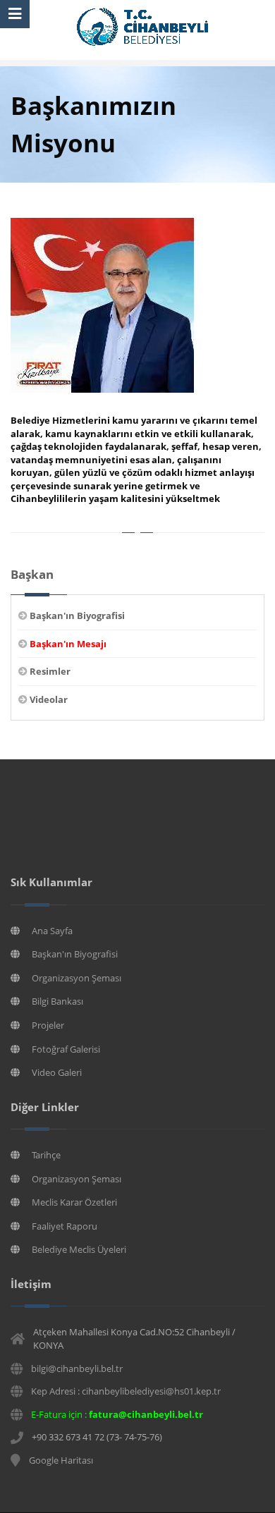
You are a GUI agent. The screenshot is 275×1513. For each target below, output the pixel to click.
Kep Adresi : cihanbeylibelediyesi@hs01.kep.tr (126, 1391)
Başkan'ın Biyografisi (75, 954)
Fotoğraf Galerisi (66, 1049)
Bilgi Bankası (57, 1001)
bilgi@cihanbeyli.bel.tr (77, 1368)
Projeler (48, 1025)
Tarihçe (46, 1154)
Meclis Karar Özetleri (74, 1202)
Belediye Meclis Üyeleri (79, 1249)
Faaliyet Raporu (64, 1226)
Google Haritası (61, 1460)
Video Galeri (57, 1072)
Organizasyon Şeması (76, 978)
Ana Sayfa (52, 930)
